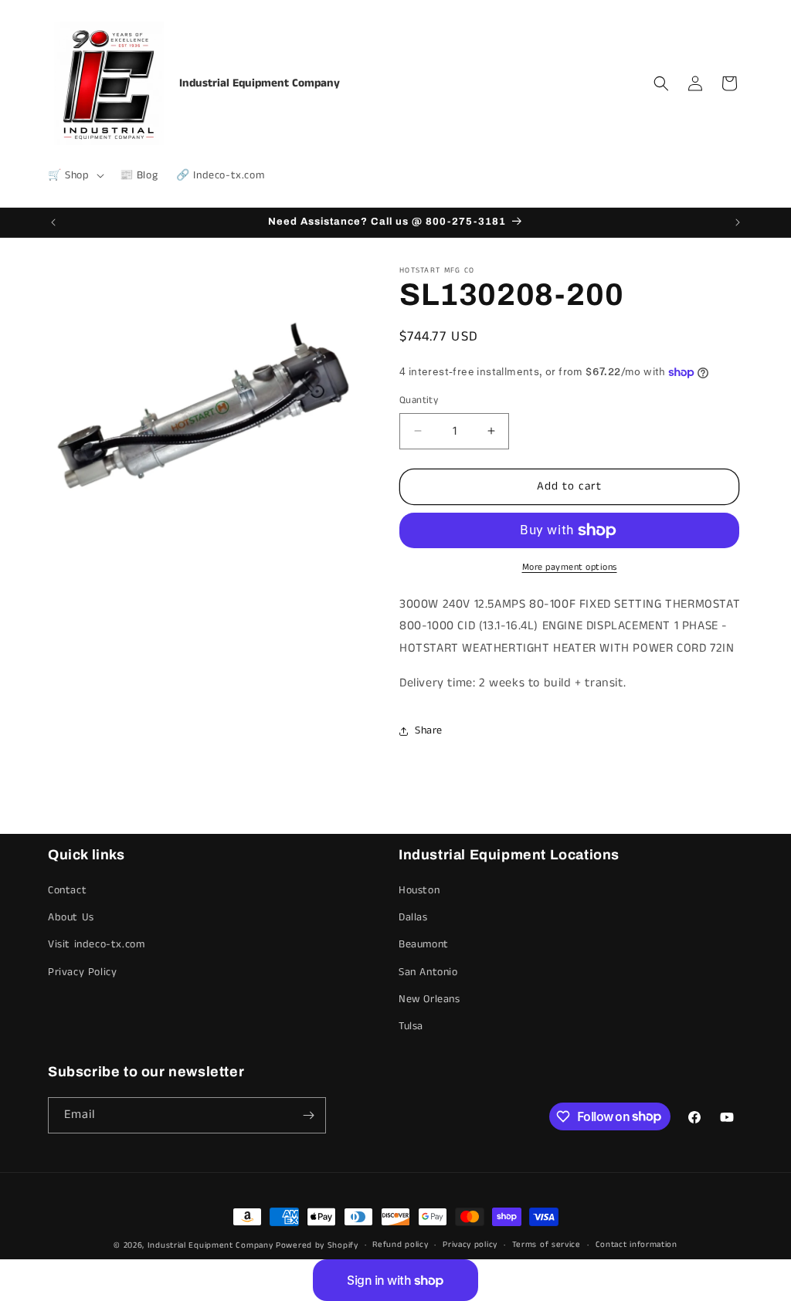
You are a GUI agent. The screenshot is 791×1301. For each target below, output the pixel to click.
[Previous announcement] (53, 222)
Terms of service (546, 1244)
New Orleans (429, 999)
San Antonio (428, 972)
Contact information (636, 1244)
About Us (71, 917)
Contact (67, 890)
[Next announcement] (738, 222)
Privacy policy (470, 1244)
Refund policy (400, 1244)
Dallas (413, 917)
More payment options (569, 567)
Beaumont (424, 944)
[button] (74, 175)
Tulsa (411, 1026)
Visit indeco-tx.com (96, 944)
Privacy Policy (82, 972)
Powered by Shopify (317, 1245)
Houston (419, 890)
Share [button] (429, 730)
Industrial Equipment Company (210, 1245)
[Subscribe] (308, 1115)
